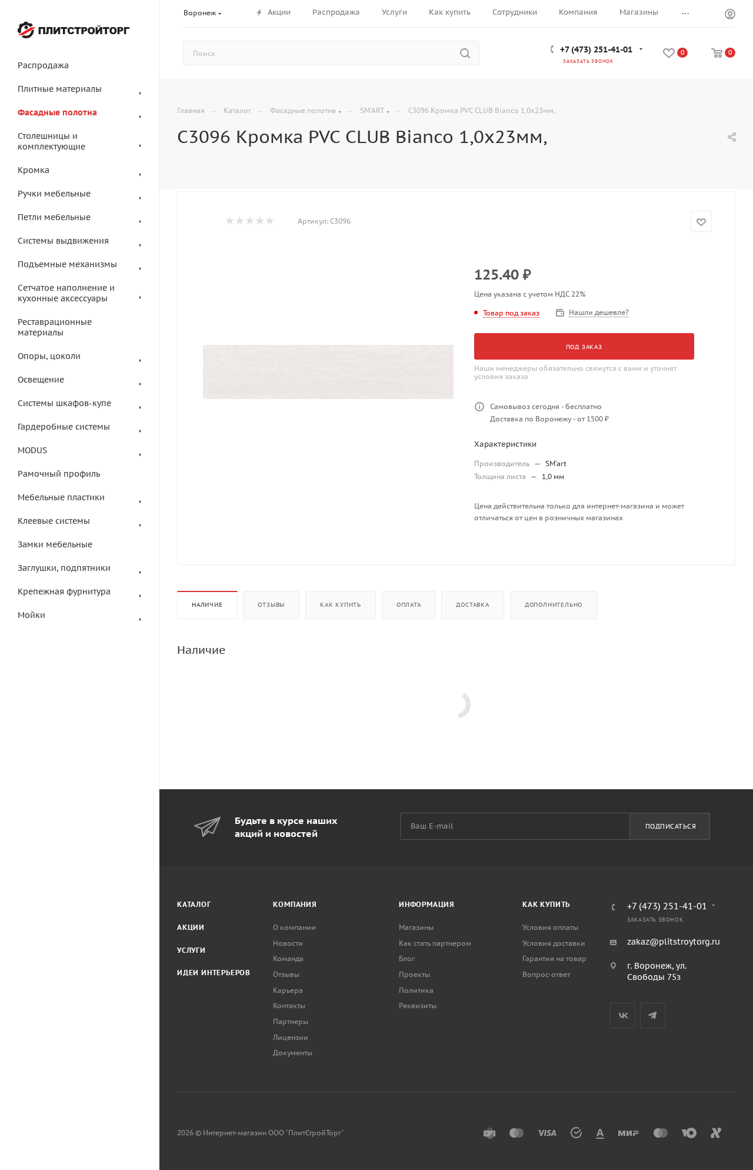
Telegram (652, 1015)
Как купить (340, 605)
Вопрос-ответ (546, 974)
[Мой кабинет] (730, 15)
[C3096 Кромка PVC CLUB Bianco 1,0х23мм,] (328, 372)
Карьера (288, 990)
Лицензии (290, 1037)
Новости (288, 943)
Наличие (207, 605)
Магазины (416, 927)
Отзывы (271, 605)
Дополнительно (553, 605)
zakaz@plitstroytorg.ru (673, 941)
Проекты (414, 974)
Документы (292, 1052)
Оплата (409, 605)
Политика (416, 990)
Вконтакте (622, 1015)
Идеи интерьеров (214, 972)
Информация (427, 904)
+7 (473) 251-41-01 (596, 49)
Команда (288, 958)
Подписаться (671, 826)
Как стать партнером (435, 943)
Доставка (472, 605)
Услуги (191, 950)
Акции (191, 927)
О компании (294, 927)
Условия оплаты (550, 927)
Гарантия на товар (554, 958)
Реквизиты (418, 1005)
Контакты (289, 1005)
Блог (407, 958)
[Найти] (465, 53)
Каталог (194, 904)
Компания (294, 904)
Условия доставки (553, 943)
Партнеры (290, 1021)
